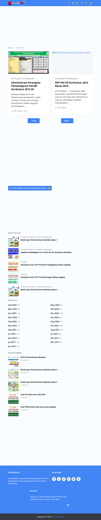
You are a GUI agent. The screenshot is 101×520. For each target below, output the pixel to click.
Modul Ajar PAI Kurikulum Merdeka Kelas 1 (39, 240)
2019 (18, 48)
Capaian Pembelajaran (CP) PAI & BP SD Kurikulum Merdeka (46, 252)
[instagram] (73, 2)
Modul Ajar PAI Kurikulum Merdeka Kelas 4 (39, 289)
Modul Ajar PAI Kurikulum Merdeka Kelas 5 (39, 369)
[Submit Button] (68, 505)
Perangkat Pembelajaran (22, 78)
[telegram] (54, 479)
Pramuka (24, 262)
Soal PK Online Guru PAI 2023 (33, 394)
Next (66, 121)
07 (23, 48)
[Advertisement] (50, 26)
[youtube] (77, 2)
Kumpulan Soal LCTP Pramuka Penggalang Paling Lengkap (46, 265)
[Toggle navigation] (91, 3)
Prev (34, 121)
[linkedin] (79, 479)
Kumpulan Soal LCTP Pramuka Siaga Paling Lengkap (43, 277)
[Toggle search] (86, 3)
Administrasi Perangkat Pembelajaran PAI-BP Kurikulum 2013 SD (26, 86)
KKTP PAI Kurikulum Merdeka (33, 357)
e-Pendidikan (58, 517)
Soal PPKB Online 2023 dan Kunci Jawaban (38, 407)
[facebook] (69, 2)
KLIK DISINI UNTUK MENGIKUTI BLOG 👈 (31, 188)
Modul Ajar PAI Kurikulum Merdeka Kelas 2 (39, 382)
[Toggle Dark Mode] (82, 3)
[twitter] (74, 479)
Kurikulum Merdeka (27, 237)
